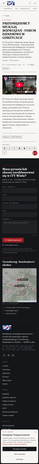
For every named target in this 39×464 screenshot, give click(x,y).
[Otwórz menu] (4, 3)
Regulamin (5, 394)
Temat (4, 211)
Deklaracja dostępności (10, 412)
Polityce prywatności (20, 444)
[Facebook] (4, 148)
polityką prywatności (11, 252)
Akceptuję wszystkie (19, 449)
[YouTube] (8, 355)
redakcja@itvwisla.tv (11, 245)
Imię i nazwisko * (9, 187)
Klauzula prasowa (8, 425)
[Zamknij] (35, 432)
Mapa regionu (7, 380)
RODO (4, 408)
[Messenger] (19, 148)
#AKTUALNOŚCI (14, 60)
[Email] (29, 148)
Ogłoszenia (6, 373)
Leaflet (22, 301)
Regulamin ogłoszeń (9, 397)
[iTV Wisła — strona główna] (11, 3)
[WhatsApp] (14, 148)
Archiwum (5, 377)
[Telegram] (24, 148)
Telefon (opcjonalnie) (10, 203)
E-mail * (5, 195)
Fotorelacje (6, 369)
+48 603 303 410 (10, 313)
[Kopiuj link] (4, 152)
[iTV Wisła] (6, 327)
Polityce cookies (7, 444)
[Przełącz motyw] (35, 3)
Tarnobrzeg (8, 8)
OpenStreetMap (31, 301)
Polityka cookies (7, 405)
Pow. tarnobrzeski (22, 8)
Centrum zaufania (8, 415)
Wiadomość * (6, 219)
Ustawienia (19, 459)
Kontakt (4, 384)
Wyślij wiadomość (14, 240)
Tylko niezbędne (19, 454)
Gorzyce (5, 68)
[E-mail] (13, 355)
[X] (9, 148)
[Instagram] (34, 148)
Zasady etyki (6, 429)
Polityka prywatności (9, 401)
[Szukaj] (30, 3)
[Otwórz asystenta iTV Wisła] (35, 153)
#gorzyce (5, 60)
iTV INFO (5, 366)
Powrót (7, 16)
